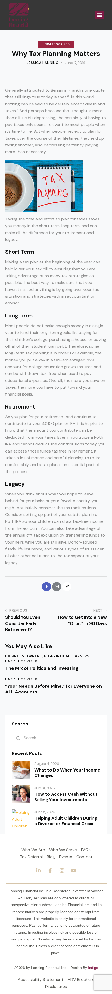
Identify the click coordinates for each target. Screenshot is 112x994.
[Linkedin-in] (38, 870)
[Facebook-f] (50, 870)
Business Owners (23, 656)
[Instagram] (62, 870)
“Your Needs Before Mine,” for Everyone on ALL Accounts (53, 689)
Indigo (93, 968)
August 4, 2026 (46, 764)
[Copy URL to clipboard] (66, 586)
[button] (99, 15)
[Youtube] (74, 870)
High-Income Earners (67, 656)
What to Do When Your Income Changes (67, 772)
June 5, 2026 (44, 812)
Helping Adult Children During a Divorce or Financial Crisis (65, 820)
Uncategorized (56, 44)
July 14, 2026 (44, 788)
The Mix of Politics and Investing (41, 668)
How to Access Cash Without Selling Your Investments (65, 797)
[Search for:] (56, 738)
